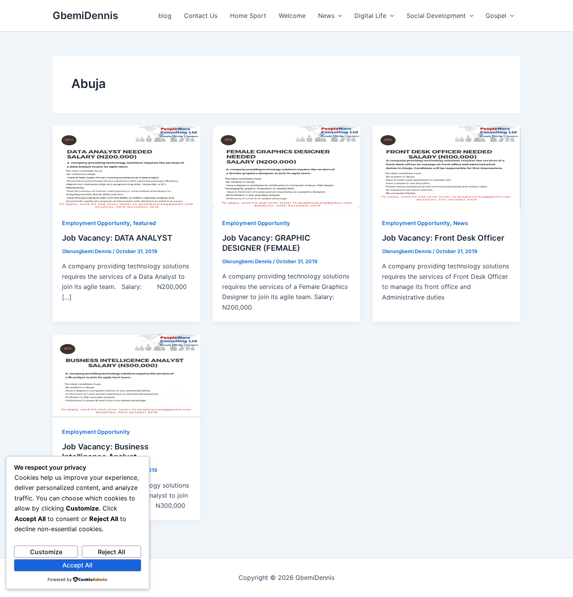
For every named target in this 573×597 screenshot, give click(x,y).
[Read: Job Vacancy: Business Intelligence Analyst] (126, 375)
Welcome (292, 15)
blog (165, 15)
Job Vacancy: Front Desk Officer (443, 238)
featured (144, 223)
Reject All (111, 552)
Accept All (77, 565)
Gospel (496, 15)
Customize (46, 552)
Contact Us (201, 15)
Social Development (436, 15)
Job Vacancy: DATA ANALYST (117, 238)
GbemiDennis (85, 15)
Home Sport (248, 15)
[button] (338, 15)
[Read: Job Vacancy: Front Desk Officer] (446, 166)
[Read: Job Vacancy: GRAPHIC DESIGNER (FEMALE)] (287, 166)
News (326, 15)
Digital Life (370, 15)
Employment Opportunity (96, 223)
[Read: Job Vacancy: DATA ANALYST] (126, 166)
